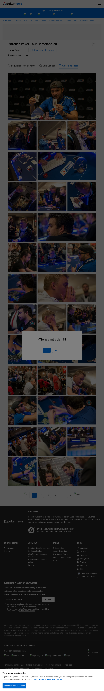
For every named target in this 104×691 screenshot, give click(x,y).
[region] (52, 680)
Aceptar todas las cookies (14, 686)
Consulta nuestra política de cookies (47, 679)
